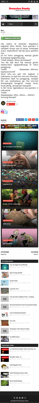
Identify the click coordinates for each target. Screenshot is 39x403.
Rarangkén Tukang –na (15, 357)
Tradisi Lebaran (7, 224)
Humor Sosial (9, 34)
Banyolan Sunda (7, 162)
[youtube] (34, 1)
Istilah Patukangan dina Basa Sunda (19, 373)
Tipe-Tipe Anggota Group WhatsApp (12, 147)
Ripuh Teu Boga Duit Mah (9, 165)
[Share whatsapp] (11, 39)
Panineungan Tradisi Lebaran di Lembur (20, 329)
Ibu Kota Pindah (14, 281)
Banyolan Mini (7, 143)
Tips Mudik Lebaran (15, 337)
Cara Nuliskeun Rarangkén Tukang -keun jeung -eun (23, 349)
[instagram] (32, 1)
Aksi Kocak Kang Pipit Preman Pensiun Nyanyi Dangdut (23, 305)
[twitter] (37, 1)
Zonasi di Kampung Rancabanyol (18, 313)
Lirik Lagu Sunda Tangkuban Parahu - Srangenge (22, 297)
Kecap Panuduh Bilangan (16, 381)
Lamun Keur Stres (7, 184)
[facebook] (29, 1)
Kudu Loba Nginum (7, 243)
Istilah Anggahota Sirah (15, 365)
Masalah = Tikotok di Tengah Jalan (11, 204)
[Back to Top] (25, 398)
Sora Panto (12, 321)
